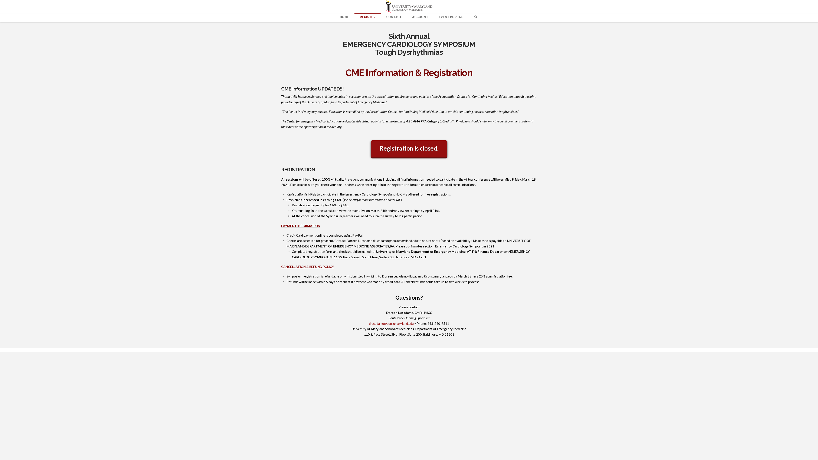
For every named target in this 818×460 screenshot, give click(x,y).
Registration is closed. (409, 148)
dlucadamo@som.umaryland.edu (395, 241)
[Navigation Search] (476, 17)
